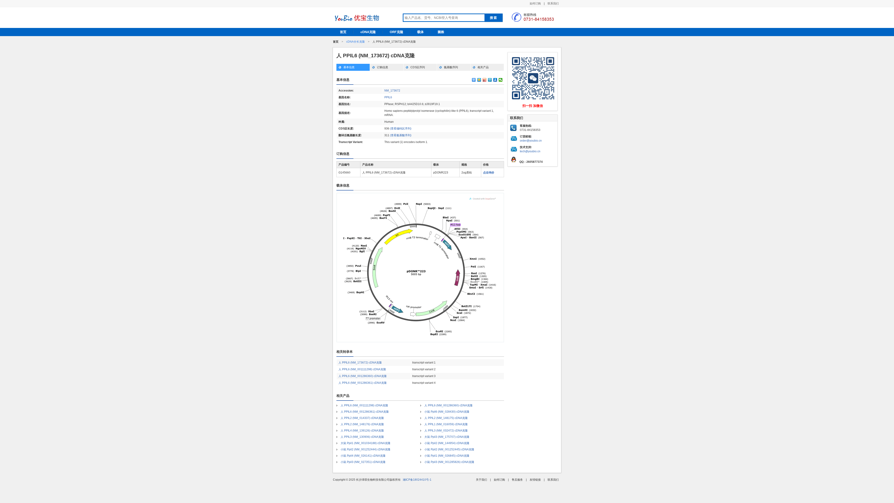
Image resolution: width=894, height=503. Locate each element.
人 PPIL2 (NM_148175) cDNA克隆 (446, 418)
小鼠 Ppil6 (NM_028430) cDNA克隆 (446, 411)
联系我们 (553, 3)
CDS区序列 (417, 67)
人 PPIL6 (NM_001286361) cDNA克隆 (363, 382)
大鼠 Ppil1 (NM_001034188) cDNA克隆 (365, 443)
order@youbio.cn (531, 140)
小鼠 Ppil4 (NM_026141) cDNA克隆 (363, 455)
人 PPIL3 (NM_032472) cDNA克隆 (446, 430)
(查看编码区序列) (400, 128)
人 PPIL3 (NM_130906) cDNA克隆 (362, 436)
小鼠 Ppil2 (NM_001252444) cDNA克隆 (365, 449)
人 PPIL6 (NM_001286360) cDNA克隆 (363, 376)
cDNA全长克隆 (355, 41)
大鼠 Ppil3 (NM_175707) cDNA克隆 (446, 436)
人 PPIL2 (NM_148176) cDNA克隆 (362, 424)
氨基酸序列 (451, 67)
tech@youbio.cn (530, 151)
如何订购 (535, 3)
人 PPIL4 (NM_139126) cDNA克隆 (362, 430)
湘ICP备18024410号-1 (417, 479)
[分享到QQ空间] (479, 80)
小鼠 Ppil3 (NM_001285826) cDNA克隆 (449, 462)
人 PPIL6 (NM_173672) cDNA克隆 (360, 362)
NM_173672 (392, 90)
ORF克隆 (396, 32)
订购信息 (382, 67)
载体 (420, 32)
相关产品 (483, 67)
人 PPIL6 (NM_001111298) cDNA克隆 (362, 369)
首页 (343, 32)
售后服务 (517, 479)
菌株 (441, 32)
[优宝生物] (356, 18)
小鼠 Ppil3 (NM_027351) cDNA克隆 (363, 462)
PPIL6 (388, 97)
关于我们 (481, 479)
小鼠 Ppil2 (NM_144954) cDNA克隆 (446, 443)
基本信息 (349, 67)
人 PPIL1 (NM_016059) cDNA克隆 (446, 424)
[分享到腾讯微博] (490, 80)
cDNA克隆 (368, 32)
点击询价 (488, 172)
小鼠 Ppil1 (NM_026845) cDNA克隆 (446, 455)
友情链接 (535, 479)
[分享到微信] (501, 80)
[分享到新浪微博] (485, 80)
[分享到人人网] (495, 80)
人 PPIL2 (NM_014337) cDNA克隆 (362, 418)
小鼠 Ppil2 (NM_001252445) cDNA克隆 (449, 449)
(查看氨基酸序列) (400, 135)
